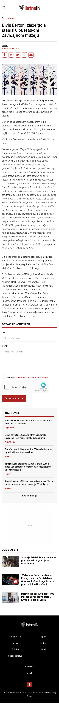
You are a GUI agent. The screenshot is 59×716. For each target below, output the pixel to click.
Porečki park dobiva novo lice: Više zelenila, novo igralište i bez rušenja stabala (28, 451)
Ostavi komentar (14, 398)
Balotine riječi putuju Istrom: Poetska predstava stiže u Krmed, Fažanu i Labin (37, 596)
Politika (15, 649)
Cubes (29, 696)
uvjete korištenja (41, 377)
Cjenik (29, 673)
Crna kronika (15, 636)
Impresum (29, 666)
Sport (44, 636)
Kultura (10, 18)
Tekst (5, 345)
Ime (4, 331)
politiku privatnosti (25, 377)
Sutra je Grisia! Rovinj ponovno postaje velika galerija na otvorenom (38, 560)
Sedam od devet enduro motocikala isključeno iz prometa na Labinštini (28, 422)
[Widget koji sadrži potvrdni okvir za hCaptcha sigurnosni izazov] (25, 387)
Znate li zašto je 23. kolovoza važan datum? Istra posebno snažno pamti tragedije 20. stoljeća (29, 483)
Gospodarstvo (15, 656)
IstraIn (15, 643)
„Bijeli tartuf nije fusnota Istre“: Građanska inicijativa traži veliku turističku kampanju (25, 436)
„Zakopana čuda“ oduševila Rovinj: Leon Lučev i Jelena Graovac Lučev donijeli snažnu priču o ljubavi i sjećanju (38, 580)
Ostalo (43, 649)
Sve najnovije (29, 495)
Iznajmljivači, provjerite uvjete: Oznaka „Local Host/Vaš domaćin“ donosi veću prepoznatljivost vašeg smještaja (28, 466)
